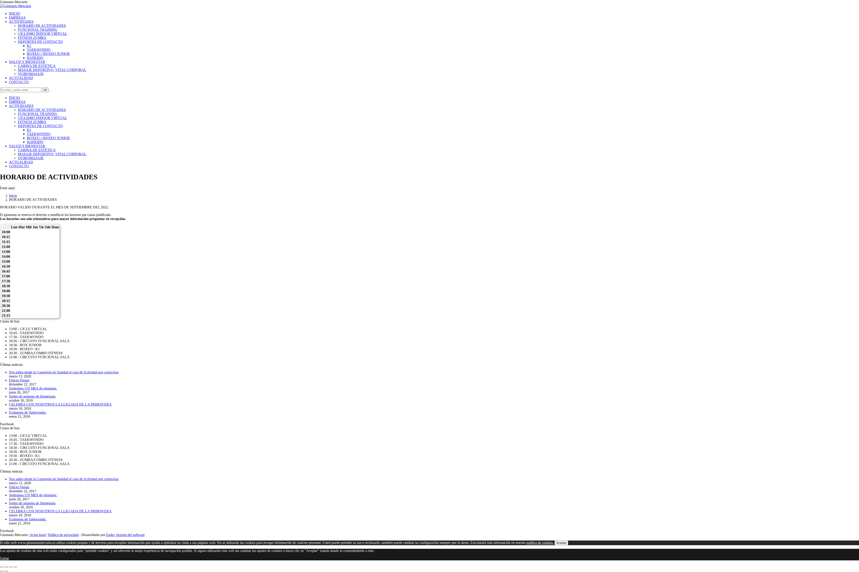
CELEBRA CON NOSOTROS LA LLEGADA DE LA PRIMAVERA (60, 404)
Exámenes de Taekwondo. (27, 412)
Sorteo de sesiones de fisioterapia (32, 396)
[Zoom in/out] (15, 567)
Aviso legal (38, 535)
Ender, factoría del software (125, 535)
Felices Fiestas (19, 380)
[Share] (6, 567)
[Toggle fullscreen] (11, 567)
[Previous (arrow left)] (2, 571)
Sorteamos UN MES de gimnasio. (33, 388)
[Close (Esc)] (2, 567)
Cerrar (4, 558)
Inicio (13, 195)
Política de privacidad (63, 535)
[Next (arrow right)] (6, 571)
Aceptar (561, 543)
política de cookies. (540, 543)
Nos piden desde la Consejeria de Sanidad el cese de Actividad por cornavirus (64, 372)
